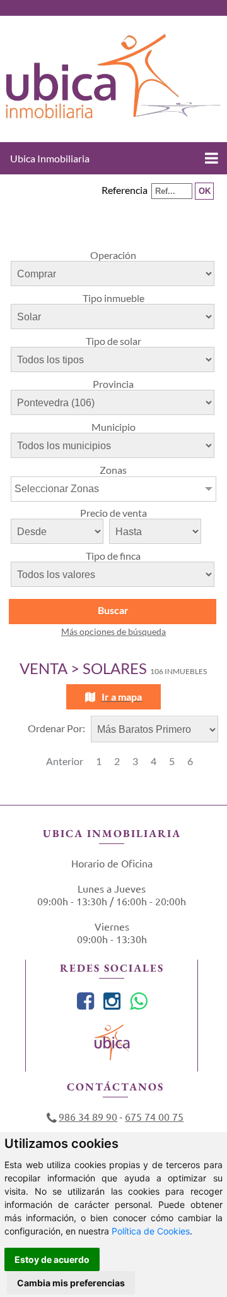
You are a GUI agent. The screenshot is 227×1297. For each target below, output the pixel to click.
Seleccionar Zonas (57, 488)
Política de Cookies (151, 1231)
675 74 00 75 (154, 1116)
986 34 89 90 (88, 1116)
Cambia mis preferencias (71, 1282)
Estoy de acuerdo (52, 1259)
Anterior (64, 761)
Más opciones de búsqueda (113, 631)
